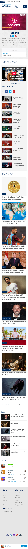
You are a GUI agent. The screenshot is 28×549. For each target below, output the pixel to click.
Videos (5, 500)
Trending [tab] (5, 405)
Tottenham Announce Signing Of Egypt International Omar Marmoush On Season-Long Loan (13, 297)
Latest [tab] (18, 405)
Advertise (17, 495)
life (4, 497)
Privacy (17, 500)
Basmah (12, 474)
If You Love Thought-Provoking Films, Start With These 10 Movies (17, 431)
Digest (5, 502)
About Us (17, 497)
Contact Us (18, 492)
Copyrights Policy (19, 505)
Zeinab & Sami (13, 481)
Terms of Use (18, 502)
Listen (24, 546)
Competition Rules (7, 511)
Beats (4, 495)
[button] (10, 36)
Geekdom (5, 492)
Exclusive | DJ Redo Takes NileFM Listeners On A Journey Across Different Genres (12, 348)
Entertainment (6, 505)
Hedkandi (14, 32)
